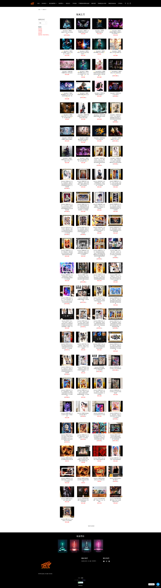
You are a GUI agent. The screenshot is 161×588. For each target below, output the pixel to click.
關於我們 (94, 3)
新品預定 (40, 28)
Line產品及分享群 (102, 3)
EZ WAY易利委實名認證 (84, 3)
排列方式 (41, 19)
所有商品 (44, 3)
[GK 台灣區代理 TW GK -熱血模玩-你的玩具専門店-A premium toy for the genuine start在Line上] (109, 561)
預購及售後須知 (112, 3)
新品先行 (68, 3)
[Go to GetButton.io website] (158, 586)
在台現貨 (40, 31)
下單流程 (74, 3)
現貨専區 (61, 3)
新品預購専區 (52, 3)
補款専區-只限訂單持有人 (43, 34)
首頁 (38, 3)
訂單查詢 (120, 3)
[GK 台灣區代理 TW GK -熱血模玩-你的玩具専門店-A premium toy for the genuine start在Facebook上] (104, 561)
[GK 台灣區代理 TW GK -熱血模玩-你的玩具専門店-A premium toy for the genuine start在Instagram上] (106, 561)
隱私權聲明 (80, 585)
